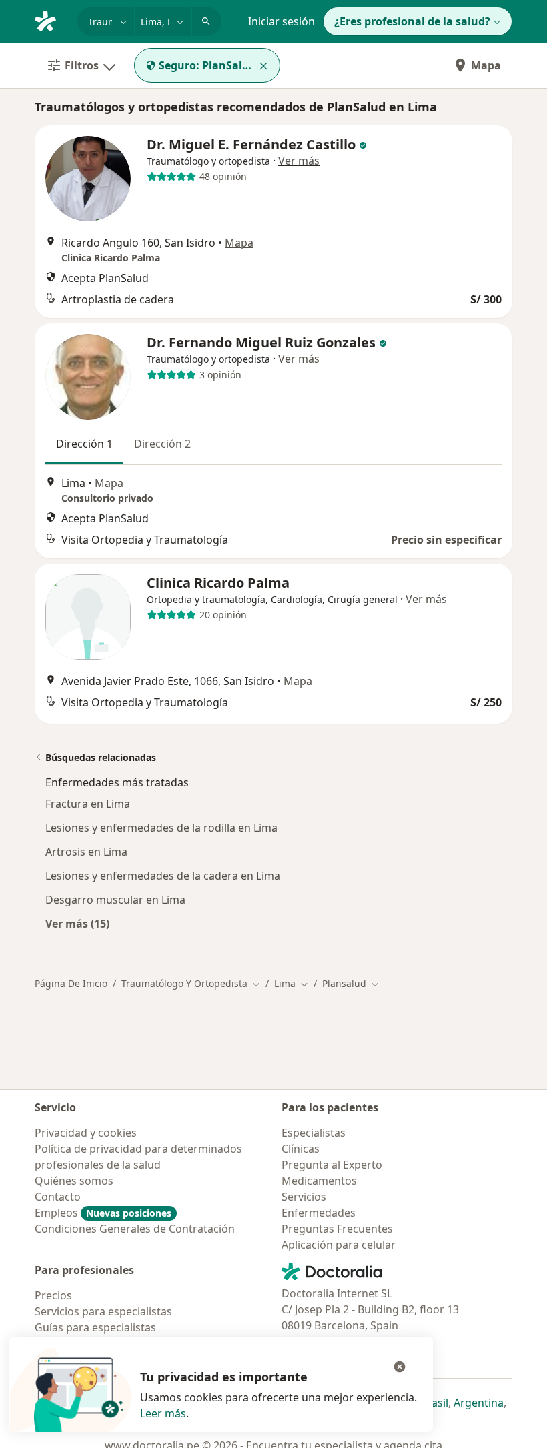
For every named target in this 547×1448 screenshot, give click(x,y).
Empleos (103, 1212)
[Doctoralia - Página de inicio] (51, 20)
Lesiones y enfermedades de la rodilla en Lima (161, 827)
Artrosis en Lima (86, 851)
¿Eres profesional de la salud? (412, 21)
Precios (53, 1295)
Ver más (299, 160)
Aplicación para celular (339, 1244)
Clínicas (301, 1148)
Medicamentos (319, 1180)
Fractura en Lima (87, 803)
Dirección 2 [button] (162, 443)
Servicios (304, 1196)
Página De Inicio (71, 983)
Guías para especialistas (95, 1327)
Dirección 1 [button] (84, 443)
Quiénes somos (74, 1180)
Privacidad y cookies (86, 1132)
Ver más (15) (77, 923)
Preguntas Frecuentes (337, 1228)
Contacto (58, 1196)
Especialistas (314, 1132)
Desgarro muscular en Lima (115, 899)
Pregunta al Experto (332, 1164)
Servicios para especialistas (103, 1311)
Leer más (163, 1413)
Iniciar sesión (281, 21)
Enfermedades (319, 1212)
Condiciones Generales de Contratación (135, 1228)
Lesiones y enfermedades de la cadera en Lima (162, 875)
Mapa (486, 65)
